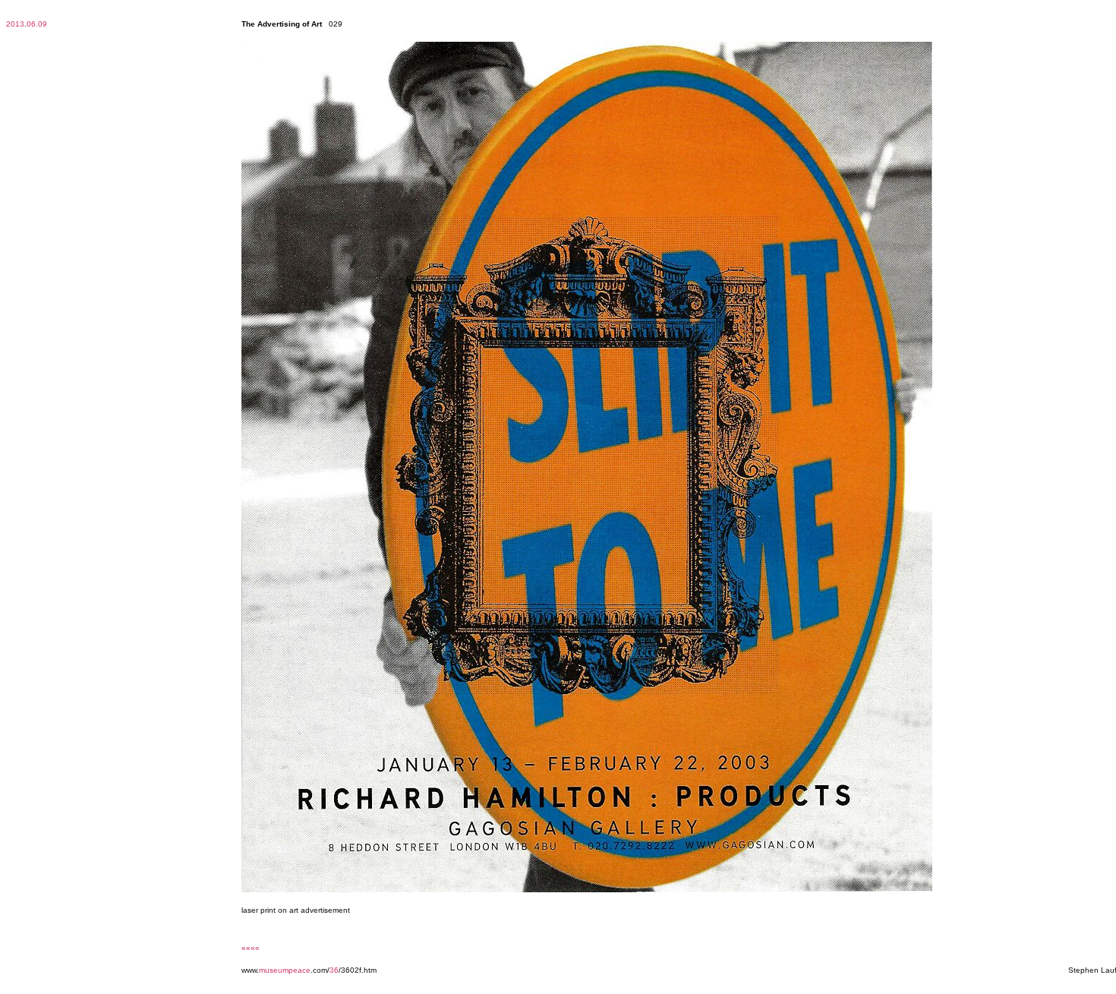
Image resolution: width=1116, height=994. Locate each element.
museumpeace (285, 970)
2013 (15, 24)
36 (334, 970)
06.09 (37, 24)
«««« (250, 948)
